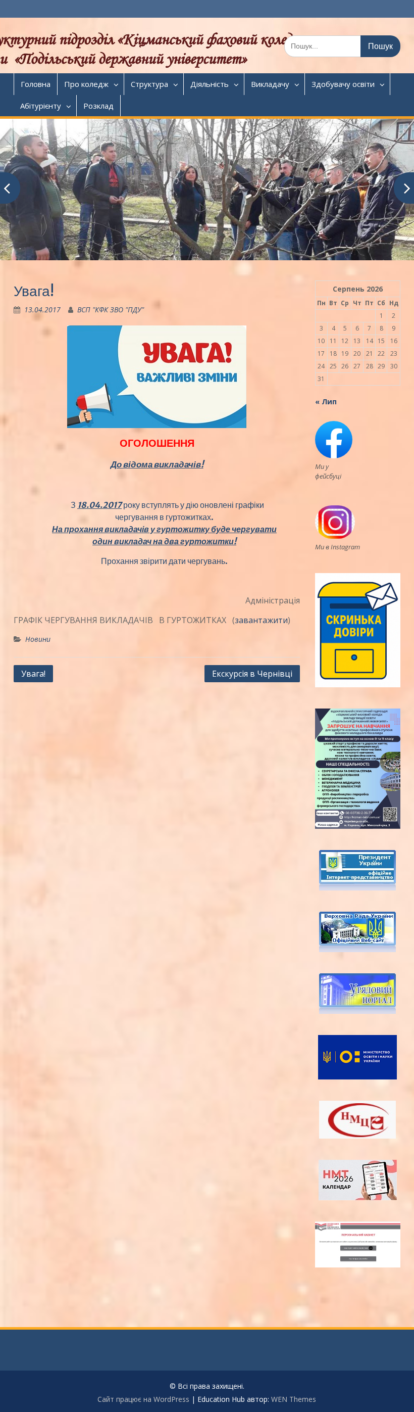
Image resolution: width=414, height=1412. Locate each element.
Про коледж (86, 84)
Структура (149, 84)
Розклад (98, 106)
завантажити (261, 620)
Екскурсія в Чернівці (252, 673)
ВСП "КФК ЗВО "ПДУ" (110, 309)
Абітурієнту (40, 106)
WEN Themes (293, 1399)
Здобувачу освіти (343, 84)
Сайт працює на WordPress (143, 1399)
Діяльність (209, 84)
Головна (35, 84)
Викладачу (270, 84)
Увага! (33, 673)
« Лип (326, 401)
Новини (37, 639)
